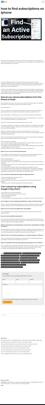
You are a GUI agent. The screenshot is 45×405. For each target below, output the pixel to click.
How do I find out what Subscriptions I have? (10, 257)
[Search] (43, 314)
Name (4, 279)
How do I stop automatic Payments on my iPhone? (29, 260)
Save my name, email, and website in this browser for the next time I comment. (20, 299)
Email (17, 279)
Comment (5, 284)
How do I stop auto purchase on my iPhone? (9, 260)
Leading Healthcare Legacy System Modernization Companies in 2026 (16, 346)
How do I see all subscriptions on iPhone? (29, 257)
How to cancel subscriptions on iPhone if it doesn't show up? (13, 264)
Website (31, 279)
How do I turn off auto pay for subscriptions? (10, 262)
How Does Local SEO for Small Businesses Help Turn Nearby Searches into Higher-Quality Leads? (21, 340)
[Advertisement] (22, 52)
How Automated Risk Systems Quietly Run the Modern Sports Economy (16, 349)
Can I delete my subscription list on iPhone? (12, 253)
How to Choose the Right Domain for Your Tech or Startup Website (15, 351)
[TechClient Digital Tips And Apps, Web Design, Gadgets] (4, 2)
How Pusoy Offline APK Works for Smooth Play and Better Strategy (15, 348)
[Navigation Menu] (43, 2)
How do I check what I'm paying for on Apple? (10, 255)
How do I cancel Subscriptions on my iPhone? (31, 253)
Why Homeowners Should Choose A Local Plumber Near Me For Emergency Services (19, 344)
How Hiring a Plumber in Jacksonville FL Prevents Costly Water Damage (16, 342)
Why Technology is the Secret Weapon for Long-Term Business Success (16, 353)
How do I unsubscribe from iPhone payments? (30, 262)
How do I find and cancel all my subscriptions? (30, 255)
